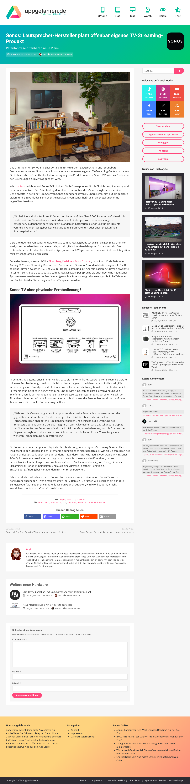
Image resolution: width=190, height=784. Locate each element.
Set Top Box (90, 502)
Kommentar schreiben (61, 54)
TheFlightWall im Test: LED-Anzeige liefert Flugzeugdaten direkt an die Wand (167, 364)
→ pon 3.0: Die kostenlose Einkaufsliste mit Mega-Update (163, 455)
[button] (32, 516)
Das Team (163, 158)
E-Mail (16, 683)
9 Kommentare (73, 595)
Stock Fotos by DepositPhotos (143, 780)
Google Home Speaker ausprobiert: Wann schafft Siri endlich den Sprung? (165, 339)
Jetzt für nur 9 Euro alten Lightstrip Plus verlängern (159, 203)
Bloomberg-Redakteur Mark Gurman (70, 261)
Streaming (72, 502)
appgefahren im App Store (163, 134)
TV (60, 502)
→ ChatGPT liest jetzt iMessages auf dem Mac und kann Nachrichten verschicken (163, 415)
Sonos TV (101, 502)
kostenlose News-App (17, 746)
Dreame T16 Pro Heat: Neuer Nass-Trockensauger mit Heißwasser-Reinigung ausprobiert (167, 351)
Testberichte (163, 126)
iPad (69, 499)
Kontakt (163, 150)
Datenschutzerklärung (82, 736)
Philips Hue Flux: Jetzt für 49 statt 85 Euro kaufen (160, 291)
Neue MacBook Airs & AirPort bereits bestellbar (47, 604)
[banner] (36, 12)
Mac (74, 499)
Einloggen (163, 142)
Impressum (76, 733)
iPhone (62, 499)
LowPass (20, 186)
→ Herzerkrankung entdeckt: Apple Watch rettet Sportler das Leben (163, 434)
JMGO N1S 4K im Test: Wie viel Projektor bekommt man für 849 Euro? (166, 315)
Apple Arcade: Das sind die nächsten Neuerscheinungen (107, 532)
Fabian (58, 608)
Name (16, 671)
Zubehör (80, 499)
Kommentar (20, 639)
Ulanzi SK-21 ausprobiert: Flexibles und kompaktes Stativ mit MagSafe (167, 327)
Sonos (81, 502)
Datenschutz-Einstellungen (171, 780)
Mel (44, 54)
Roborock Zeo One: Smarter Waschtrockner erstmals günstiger (36, 532)
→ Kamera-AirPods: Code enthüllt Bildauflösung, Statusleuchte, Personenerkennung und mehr (163, 400)
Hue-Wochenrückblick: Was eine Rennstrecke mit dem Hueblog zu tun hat (163, 247)
